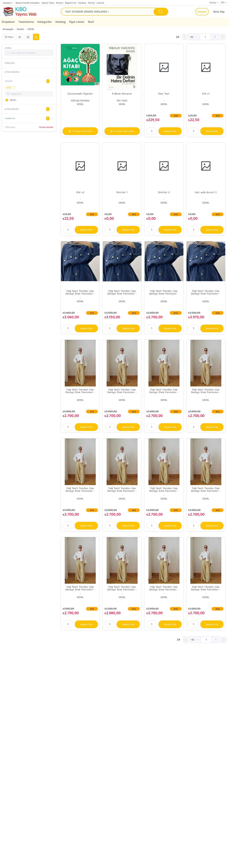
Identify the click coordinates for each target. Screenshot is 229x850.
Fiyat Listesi (76, 21)
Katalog (82, 2)
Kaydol (202, 11)
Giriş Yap (219, 11)
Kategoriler (44, 21)
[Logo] (20, 11)
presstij (100, 2)
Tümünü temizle (46, 127)
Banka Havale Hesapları (28, 2)
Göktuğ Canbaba (80, 100)
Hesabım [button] (7, 2)
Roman (91, 2)
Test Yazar (122, 100)
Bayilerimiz (70, 2)
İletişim (59, 2)
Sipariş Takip (48, 2)
